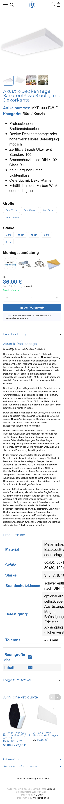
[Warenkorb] (58, 4)
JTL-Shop (38, 794)
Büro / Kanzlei (34, 113)
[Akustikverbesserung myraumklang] (32, 5)
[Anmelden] (53, 4)
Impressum (44, 778)
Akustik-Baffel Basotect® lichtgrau (46, 734)
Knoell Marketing (41, 797)
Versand (28, 286)
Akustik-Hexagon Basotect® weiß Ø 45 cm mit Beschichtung (16, 737)
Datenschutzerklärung (26, 778)
